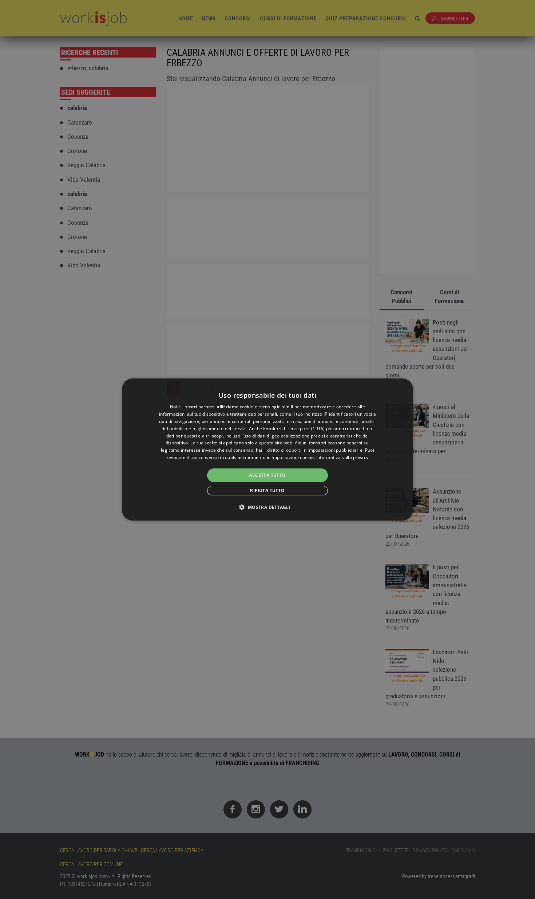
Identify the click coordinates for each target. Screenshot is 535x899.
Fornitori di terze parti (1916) (294, 428)
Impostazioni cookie (293, 457)
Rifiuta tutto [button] (267, 490)
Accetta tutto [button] (267, 475)
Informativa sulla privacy (342, 457)
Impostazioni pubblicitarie (335, 450)
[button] (267, 507)
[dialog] (267, 449)
